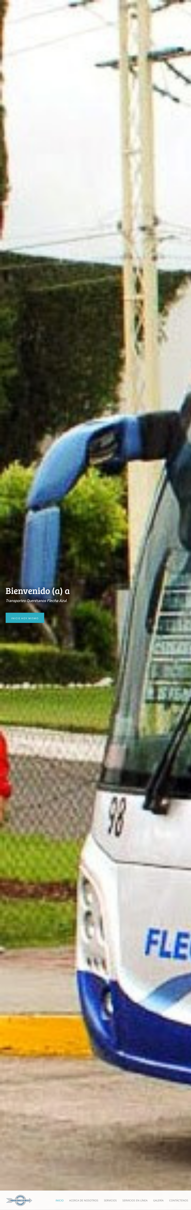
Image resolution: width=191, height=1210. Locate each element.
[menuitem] (59, 1200)
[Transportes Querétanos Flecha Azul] (19, 1200)
